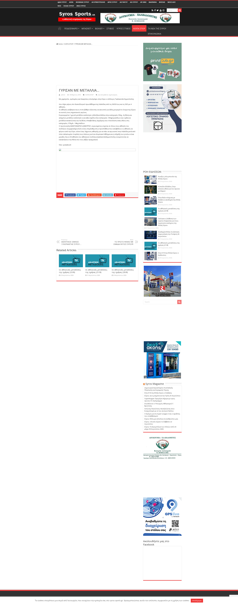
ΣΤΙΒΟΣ (110, 28)
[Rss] (152, 10)
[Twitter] (157, 10)
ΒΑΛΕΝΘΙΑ (153, 2)
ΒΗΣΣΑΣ (162, 2)
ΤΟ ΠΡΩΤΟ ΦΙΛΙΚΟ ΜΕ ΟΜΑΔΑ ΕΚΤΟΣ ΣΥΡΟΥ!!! (123, 242)
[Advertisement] (97, 65)
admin (63, 95)
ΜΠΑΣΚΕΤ (86, 28)
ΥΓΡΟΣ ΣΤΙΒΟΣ (124, 28)
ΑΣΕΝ (71, 2)
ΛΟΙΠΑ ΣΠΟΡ (139, 28)
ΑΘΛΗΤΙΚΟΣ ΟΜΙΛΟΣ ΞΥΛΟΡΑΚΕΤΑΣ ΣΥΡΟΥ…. (71, 242)
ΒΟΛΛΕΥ (99, 28)
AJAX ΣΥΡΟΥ (62, 2)
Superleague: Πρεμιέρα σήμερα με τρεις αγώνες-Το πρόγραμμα (159, 399)
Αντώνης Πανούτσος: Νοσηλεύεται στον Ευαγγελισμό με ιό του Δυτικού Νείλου (159, 410)
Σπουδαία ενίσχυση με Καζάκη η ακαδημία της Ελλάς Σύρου (169, 199)
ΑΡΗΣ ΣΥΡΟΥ (112, 2)
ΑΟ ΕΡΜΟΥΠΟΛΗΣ (98, 2)
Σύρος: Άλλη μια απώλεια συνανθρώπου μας (161, 419)
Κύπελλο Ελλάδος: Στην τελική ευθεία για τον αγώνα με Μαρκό (169, 188)
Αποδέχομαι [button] (197, 600)
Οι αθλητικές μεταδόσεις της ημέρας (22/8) (70, 270)
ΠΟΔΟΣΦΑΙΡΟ (71, 28)
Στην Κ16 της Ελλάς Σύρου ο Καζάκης (158, 393)
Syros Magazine (155, 383)
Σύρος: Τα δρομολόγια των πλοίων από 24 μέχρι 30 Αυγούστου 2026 (160, 428)
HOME (59, 28)
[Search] (180, 10)
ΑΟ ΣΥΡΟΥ (134, 2)
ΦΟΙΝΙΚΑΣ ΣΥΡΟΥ (82, 2)
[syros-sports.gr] (76, 15)
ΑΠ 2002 (143, 2)
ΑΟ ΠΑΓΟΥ (124, 2)
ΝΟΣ (59, 6)
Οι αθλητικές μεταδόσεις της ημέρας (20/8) (123, 270)
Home (60, 44)
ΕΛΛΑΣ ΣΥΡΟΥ (69, 6)
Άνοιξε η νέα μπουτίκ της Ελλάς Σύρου (167, 177)
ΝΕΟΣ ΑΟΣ (172, 2)
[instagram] (163, 10)
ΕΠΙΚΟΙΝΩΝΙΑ (154, 33)
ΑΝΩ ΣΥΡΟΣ (81, 6)
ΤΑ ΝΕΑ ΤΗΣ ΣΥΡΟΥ (157, 28)
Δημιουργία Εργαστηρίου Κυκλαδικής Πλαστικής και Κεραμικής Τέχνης (158, 389)
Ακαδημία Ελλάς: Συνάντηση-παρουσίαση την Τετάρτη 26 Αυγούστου (169, 234)
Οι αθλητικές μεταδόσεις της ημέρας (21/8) (96, 270)
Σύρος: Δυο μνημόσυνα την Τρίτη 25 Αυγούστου (162, 396)
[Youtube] (160, 10)
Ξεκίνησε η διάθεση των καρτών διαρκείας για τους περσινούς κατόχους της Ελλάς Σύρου (168, 221)
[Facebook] (155, 10)
